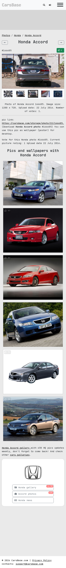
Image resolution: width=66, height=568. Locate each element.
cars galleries (19, 454)
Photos (6, 35)
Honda (17, 35)
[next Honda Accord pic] (61, 42)
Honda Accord (33, 35)
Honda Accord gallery (16, 447)
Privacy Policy (42, 560)
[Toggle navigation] (59, 5)
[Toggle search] (44, 5)
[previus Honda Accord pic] (5, 42)
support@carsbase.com (29, 563)
